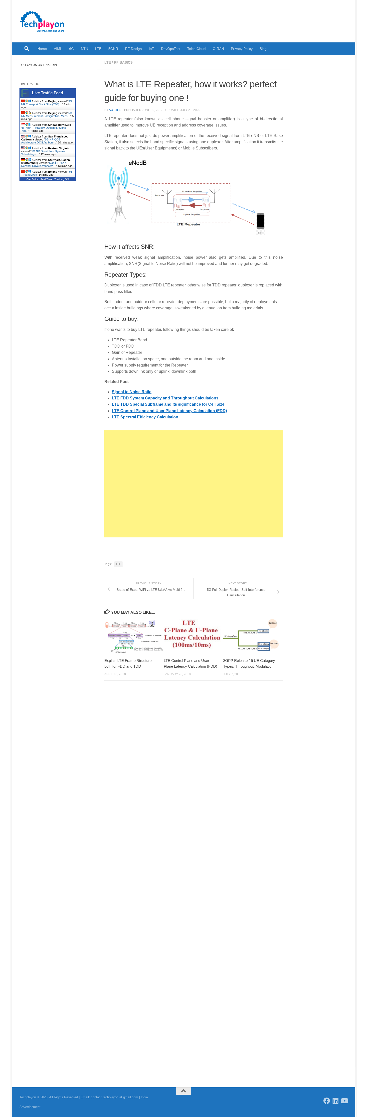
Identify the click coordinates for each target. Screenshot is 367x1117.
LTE (98, 49)
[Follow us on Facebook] (326, 1100)
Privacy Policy (242, 49)
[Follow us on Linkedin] (335, 1100)
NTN (84, 49)
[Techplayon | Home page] (42, 21)
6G (71, 49)
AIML (58, 49)
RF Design (133, 49)
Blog (263, 49)
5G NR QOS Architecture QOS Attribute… (40, 141)
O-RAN (218, 49)
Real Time (46, 179)
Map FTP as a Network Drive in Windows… (43, 164)
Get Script (32, 179)
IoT (151, 49)
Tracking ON (61, 179)
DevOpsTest (170, 49)
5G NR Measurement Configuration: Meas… (46, 115)
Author (115, 110)
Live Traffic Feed (47, 93)
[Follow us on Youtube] (344, 1100)
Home (42, 49)
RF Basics (123, 62)
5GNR (113, 49)
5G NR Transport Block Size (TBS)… (46, 103)
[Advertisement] (193, 483)
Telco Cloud (196, 49)
